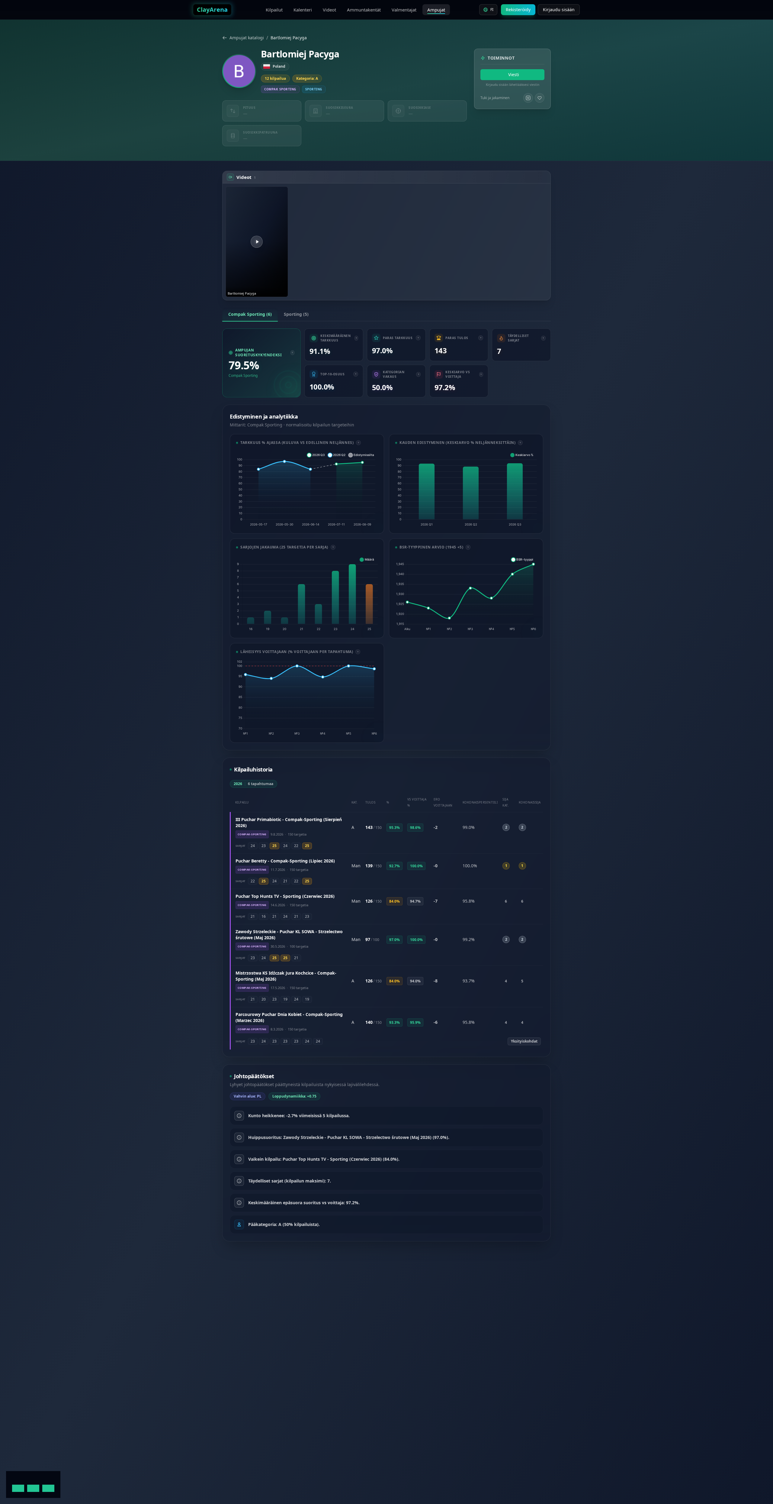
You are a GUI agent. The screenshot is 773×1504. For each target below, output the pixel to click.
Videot (329, 10)
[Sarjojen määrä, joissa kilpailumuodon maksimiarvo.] (543, 338)
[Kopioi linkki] (283, 191)
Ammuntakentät (364, 10)
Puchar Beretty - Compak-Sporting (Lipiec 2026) (285, 861)
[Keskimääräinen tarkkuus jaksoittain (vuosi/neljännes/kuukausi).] (520, 442)
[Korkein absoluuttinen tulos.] (480, 337)
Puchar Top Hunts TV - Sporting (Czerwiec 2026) (285, 896)
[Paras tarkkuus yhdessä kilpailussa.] (418, 337)
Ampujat (436, 10)
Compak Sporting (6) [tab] (250, 314)
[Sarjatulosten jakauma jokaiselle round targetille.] (333, 547)
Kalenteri (302, 10)
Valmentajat (404, 10)
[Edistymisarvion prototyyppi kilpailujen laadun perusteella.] (468, 547)
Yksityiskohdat (524, 1041)
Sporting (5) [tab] (296, 314)
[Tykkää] (539, 98)
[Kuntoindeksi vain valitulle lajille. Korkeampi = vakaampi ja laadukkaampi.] (292, 352)
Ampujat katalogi (246, 37)
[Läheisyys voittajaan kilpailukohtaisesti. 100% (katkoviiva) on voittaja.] (357, 651)
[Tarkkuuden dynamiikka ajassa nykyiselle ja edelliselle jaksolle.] (358, 442)
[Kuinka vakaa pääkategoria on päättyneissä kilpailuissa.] (418, 374)
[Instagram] (528, 98)
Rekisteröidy (518, 9)
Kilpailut (274, 10)
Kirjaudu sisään (559, 9)
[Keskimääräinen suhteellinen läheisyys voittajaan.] (481, 374)
